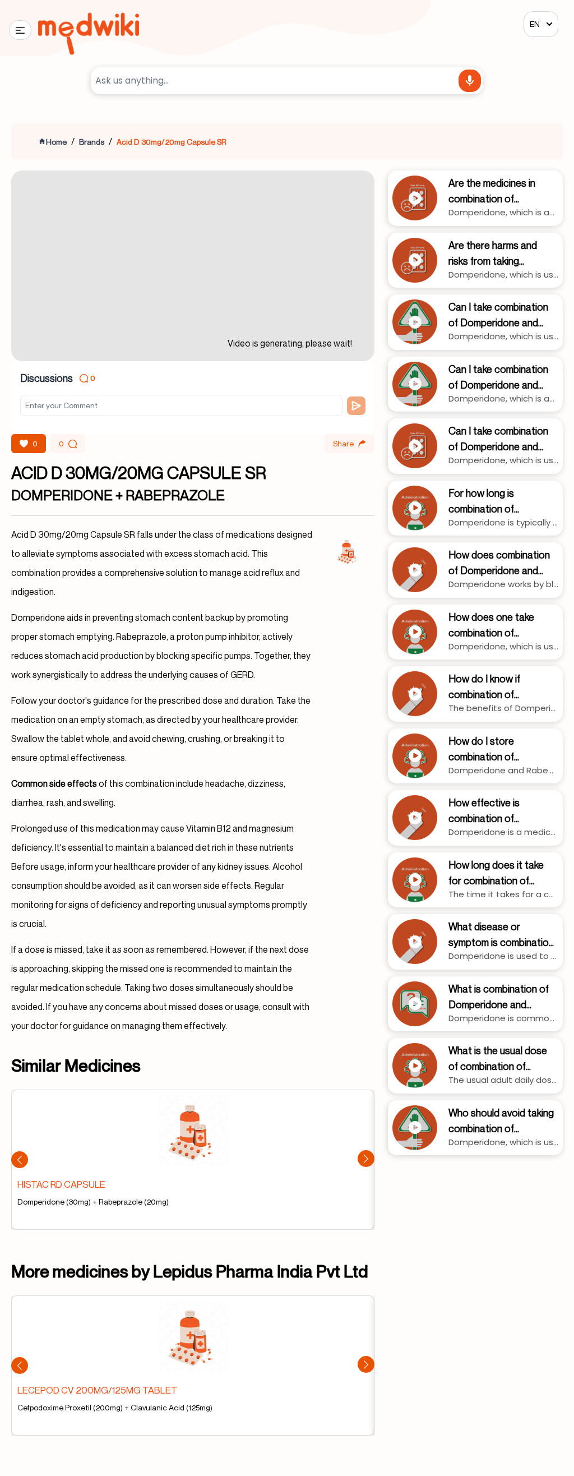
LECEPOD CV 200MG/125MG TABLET (97, 1390)
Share (343, 443)
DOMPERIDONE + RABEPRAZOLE (118, 495)
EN (535, 24)
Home (56, 141)
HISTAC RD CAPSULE (61, 1184)
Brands (91, 141)
